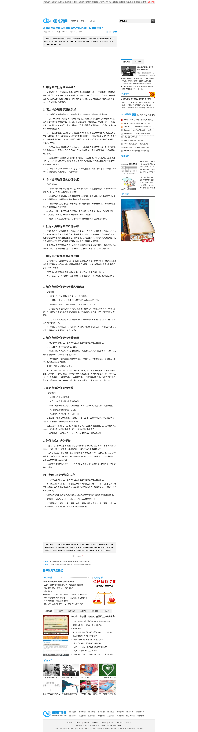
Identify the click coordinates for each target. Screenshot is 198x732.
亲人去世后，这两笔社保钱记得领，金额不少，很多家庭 (93, 632)
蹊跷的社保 (48, 591)
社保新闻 (54, 2)
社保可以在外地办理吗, (147, 177)
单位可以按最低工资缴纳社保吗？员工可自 (136, 99)
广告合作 (103, 723)
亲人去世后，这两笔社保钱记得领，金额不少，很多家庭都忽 (66, 594)
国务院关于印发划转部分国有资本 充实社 (140, 105)
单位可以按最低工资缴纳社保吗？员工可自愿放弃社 (138, 78)
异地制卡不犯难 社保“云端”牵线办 (85, 651)
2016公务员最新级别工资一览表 (133, 140)
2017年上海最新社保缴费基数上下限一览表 (137, 123)
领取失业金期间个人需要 (147, 169)
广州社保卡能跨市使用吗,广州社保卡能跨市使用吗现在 (70, 564)
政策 (123, 105)
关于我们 (78, 723)
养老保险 (108, 2)
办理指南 (137, 2)
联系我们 (111, 723)
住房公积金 (129, 2)
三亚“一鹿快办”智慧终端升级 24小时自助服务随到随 (91, 621)
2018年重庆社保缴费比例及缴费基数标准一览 (107, 694)
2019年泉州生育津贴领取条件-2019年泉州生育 (107, 678)
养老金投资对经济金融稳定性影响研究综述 (141, 108)
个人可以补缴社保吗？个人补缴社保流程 (136, 144)
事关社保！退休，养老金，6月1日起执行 (58, 588)
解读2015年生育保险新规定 (51, 694)
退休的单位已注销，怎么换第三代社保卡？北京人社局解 (93, 654)
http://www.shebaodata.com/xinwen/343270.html (75, 499)
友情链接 (128, 723)
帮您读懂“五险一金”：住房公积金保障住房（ (70, 678)
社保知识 (88, 2)
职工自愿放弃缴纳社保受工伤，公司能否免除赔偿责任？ (64, 604)
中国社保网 (47, 2)
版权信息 (86, 723)
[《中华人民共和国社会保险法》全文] (138, 200)
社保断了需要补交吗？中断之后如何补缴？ (137, 147)
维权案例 (74, 2)
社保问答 (143, 2)
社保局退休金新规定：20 (147, 164)
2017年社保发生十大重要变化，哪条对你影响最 (89, 694)
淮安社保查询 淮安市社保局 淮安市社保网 (59, 582)
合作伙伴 (95, 723)
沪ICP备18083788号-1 (114, 725)
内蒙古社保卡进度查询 (130, 137)
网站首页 (70, 723)
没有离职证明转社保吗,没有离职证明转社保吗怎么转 (70, 561)
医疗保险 (95, 2)
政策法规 (61, 2)
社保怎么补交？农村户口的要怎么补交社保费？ (138, 130)
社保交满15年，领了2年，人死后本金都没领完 (89, 678)
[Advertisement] (99, 10)
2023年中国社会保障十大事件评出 (132, 89)
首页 (82, 21)
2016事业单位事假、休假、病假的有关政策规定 (138, 120)
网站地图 (119, 723)
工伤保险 (115, 2)
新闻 (123, 102)
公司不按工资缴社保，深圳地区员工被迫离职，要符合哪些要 (66, 598)
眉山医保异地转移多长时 (147, 188)
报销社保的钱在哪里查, (147, 180)
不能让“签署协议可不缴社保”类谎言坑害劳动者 (136, 84)
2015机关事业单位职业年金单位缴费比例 (136, 151)
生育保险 (101, 2)
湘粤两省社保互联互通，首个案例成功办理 (88, 640)
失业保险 (122, 2)
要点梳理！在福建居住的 (147, 172)
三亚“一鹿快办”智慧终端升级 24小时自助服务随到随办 (63, 585)
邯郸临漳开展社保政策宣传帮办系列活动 (87, 643)
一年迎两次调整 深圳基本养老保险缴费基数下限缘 (137, 86)
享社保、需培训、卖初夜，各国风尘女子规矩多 (93, 616)
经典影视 (141, 716)
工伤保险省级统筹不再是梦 (51, 677)
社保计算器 (140, 712)
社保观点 (81, 2)
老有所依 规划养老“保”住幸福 (70, 694)
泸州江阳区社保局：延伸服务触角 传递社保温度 (90, 647)
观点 (123, 108)
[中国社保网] (55, 711)
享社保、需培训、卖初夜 (147, 161)
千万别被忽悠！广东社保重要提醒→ (57, 601)
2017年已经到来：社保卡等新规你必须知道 (137, 134)
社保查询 (68, 2)
